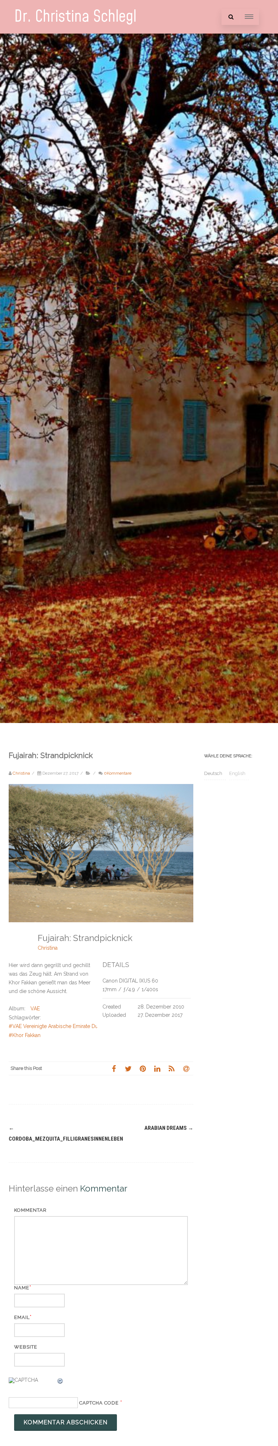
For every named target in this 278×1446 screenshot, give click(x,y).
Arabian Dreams (168, 1128)
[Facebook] (113, 1068)
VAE (35, 1008)
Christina (48, 948)
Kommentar (30, 1210)
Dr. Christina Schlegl (75, 16)
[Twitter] (128, 1068)
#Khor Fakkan (25, 1035)
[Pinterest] (142, 1068)
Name (21, 1287)
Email (22, 1317)
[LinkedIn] (157, 1068)
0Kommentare (117, 773)
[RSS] (171, 1068)
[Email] (186, 1068)
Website (25, 1347)
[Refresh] (60, 1382)
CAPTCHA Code (99, 1403)
